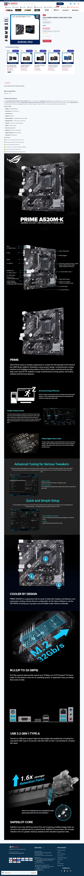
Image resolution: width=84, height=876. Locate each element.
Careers (58, 861)
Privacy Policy (60, 859)
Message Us (47, 22)
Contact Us (59, 852)
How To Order (60, 855)
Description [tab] (7, 82)
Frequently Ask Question (62, 857)
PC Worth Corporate (61, 850)
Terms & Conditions (61, 854)
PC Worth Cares (60, 863)
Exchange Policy (60, 865)
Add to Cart (47, 40)
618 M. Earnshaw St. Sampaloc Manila (43, 852)
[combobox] (44, 4)
